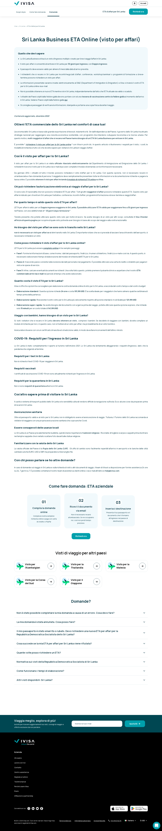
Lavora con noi (19, 763)
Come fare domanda (37, 12)
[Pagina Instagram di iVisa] (28, 808)
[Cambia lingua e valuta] (134, 3)
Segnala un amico (21, 777)
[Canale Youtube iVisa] (37, 808)
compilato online (50, 248)
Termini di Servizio (65, 821)
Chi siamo (18, 758)
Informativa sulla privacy (83, 821)
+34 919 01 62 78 (116, 821)
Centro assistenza (21, 772)
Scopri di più (21, 12)
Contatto (17, 767)
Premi (16, 791)
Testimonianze (20, 782)
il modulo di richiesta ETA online (81, 179)
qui (66, 100)
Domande (53, 12)
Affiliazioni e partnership (23, 796)
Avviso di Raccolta (99, 821)
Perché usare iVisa (21, 786)
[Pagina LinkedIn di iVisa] (33, 808)
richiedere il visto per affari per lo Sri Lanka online (48, 144)
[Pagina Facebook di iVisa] (41, 808)
